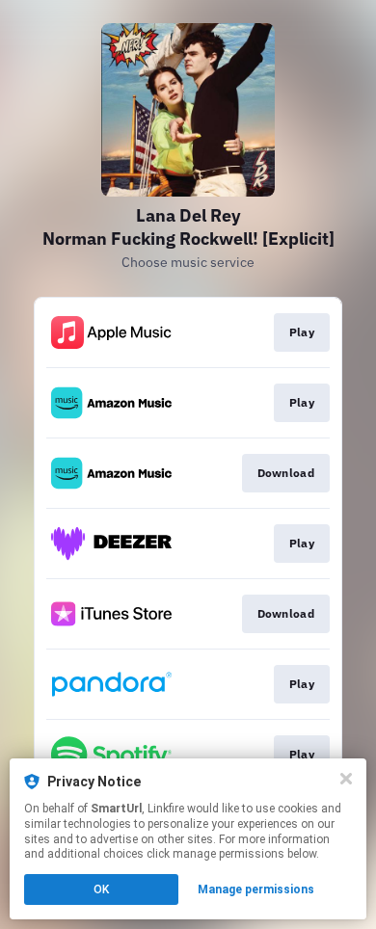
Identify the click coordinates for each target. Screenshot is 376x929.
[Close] (346, 778)
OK (101, 889)
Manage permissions (256, 889)
